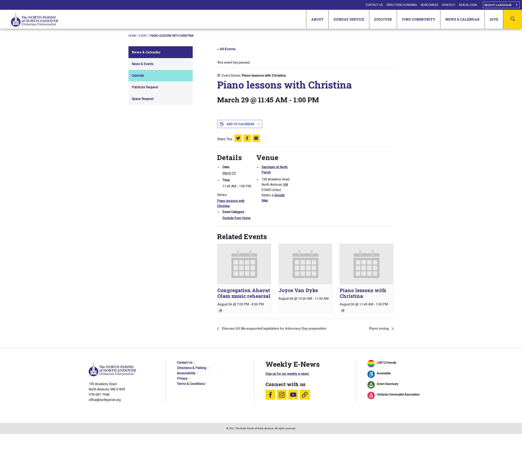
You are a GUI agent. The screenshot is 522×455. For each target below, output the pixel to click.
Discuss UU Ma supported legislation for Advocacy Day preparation (273, 328)
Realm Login (468, 5)
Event (143, 35)
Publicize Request (145, 87)
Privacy (182, 378)
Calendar (138, 75)
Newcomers (429, 5)
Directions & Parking (402, 5)
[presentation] (244, 264)
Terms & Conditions (191, 384)
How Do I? (448, 5)
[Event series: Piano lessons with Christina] (342, 310)
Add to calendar (240, 124)
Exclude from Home (236, 218)
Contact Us (374, 5)
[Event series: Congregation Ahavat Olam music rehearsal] (220, 310)
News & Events (143, 64)
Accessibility (186, 373)
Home (132, 35)
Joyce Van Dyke (298, 290)
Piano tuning (379, 328)
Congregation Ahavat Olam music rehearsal (243, 293)
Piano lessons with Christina (363, 293)
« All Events (226, 48)
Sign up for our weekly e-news (287, 374)
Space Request (143, 99)
